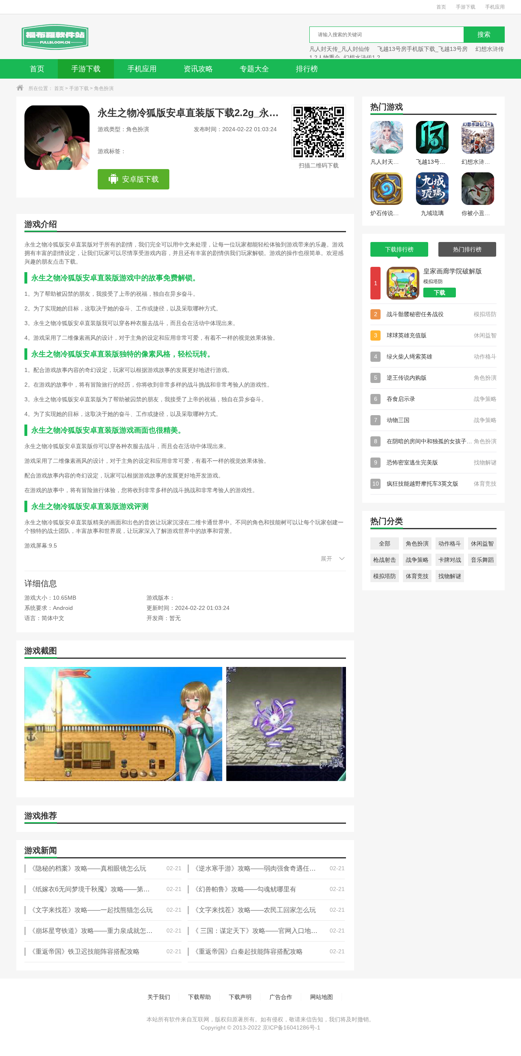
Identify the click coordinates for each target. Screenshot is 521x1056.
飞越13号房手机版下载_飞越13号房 (422, 49)
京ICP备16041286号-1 (291, 1027)
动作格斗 (449, 543)
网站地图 (321, 997)
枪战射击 (384, 560)
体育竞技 (417, 576)
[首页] (54, 37)
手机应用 (495, 7)
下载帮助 (199, 997)
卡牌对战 (449, 560)
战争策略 (417, 560)
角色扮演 (104, 88)
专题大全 (254, 69)
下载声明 (240, 997)
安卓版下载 (140, 179)
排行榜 (307, 69)
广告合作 (280, 997)
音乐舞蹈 (482, 560)
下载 (439, 292)
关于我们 (158, 997)
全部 (384, 543)
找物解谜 (449, 576)
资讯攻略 (198, 69)
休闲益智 (482, 543)
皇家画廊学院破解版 (452, 271)
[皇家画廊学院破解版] (403, 283)
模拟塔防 (384, 576)
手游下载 (465, 7)
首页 (441, 7)
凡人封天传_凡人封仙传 (339, 49)
